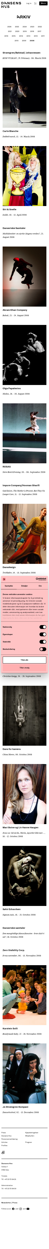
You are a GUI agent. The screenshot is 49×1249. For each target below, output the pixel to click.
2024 (25, 27)
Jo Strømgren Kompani (15, 1107)
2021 (10, 31)
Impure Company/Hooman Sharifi (21, 485)
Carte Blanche (10, 131)
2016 (6, 36)
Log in (28, 3)
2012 (36, 36)
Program (28, 1142)
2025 (17, 27)
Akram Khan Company (15, 310)
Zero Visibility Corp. (14, 950)
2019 (25, 31)
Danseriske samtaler (14, 928)
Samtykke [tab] (9, 586)
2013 (28, 36)
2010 (16, 41)
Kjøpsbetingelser (31, 1133)
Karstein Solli (10, 1028)
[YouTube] (28, 1209)
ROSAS (7, 467)
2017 (39, 31)
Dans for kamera (12, 749)
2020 (17, 31)
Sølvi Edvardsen (12, 909)
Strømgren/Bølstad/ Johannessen (21, 53)
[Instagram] (20, 1209)
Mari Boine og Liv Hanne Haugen (20, 827)
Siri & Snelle (9, 209)
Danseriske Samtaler (14, 228)
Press (3, 1133)
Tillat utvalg (24, 668)
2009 (24, 41)
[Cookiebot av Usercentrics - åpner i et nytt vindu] (35, 579)
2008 (32, 41)
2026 (9, 27)
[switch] (42, 634)
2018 (32, 31)
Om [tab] (40, 586)
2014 (21, 36)
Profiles (4, 1145)
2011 (43, 36)
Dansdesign (9, 567)
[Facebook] (13, 1209)
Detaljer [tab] (24, 586)
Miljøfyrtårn (29, 1136)
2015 (14, 36)
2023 (32, 27)
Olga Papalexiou (12, 388)
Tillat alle (24, 660)
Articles (4, 1142)
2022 (40, 27)
